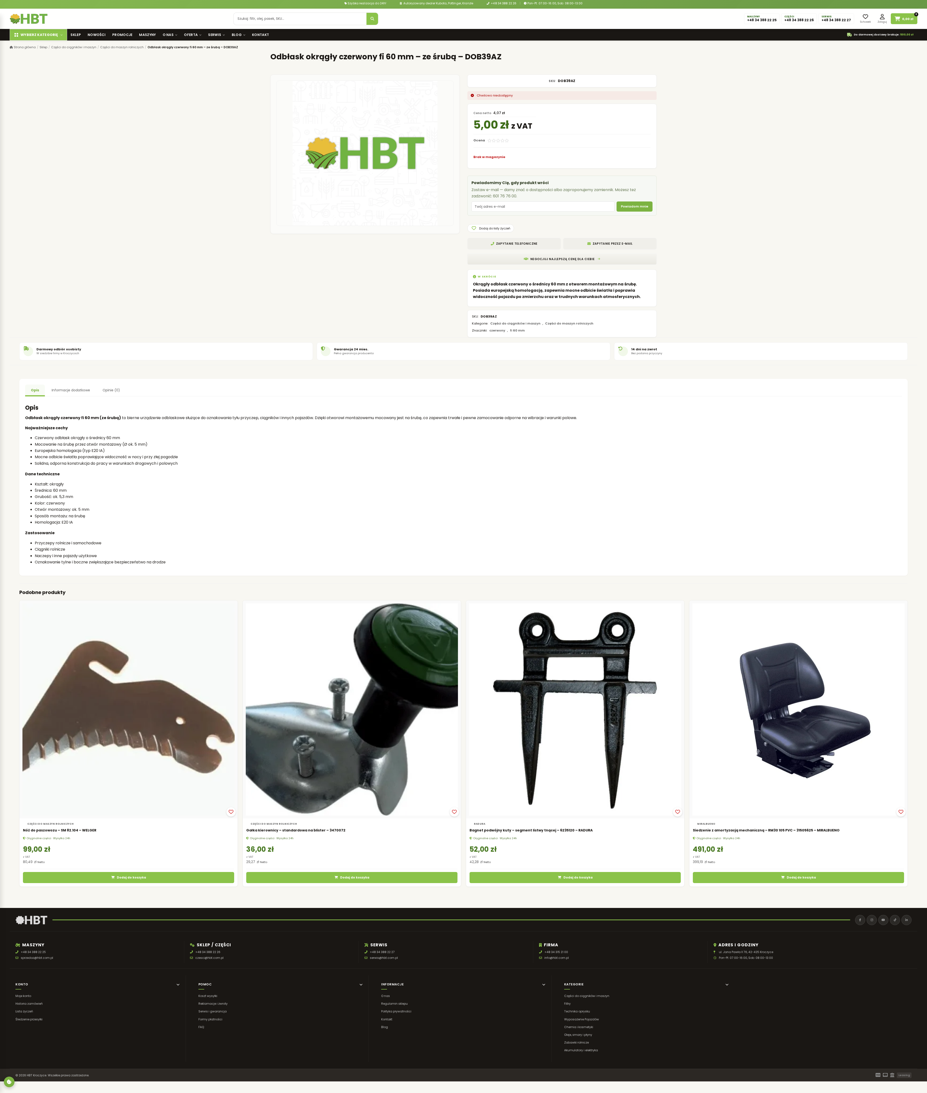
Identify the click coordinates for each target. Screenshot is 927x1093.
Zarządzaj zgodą (9, 1082)
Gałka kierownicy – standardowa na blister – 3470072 (295, 830)
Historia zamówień (29, 1004)
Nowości (96, 34)
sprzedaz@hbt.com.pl (37, 958)
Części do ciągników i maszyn (73, 47)
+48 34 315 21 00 (556, 952)
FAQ (201, 1027)
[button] (490, 228)
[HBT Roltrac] (29, 19)
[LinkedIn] (906, 920)
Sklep (75, 34)
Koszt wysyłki (207, 996)
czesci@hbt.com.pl (209, 958)
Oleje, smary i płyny (578, 1035)
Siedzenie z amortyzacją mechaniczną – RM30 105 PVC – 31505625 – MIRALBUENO (766, 830)
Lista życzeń (24, 1011)
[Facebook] (860, 920)
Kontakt (260, 34)
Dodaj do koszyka (131, 877)
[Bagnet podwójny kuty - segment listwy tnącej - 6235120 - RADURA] (575, 709)
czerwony (497, 330)
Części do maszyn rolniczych (122, 47)
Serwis (214, 34)
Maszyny (147, 34)
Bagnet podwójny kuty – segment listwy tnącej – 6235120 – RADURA (531, 830)
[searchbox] (300, 19)
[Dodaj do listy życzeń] (231, 811)
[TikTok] (895, 920)
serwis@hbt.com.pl (384, 958)
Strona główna (24, 47)
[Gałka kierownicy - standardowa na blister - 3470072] (352, 709)
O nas (168, 34)
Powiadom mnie (634, 206)
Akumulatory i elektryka (581, 1050)
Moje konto (23, 996)
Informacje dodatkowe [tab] (71, 390)
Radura (479, 824)
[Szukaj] (372, 19)
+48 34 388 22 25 (33, 952)
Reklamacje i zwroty (213, 1004)
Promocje (122, 34)
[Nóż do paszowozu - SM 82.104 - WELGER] (129, 709)
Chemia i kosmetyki (578, 1027)
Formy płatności (210, 1019)
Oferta (191, 34)
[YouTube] (883, 920)
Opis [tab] (35, 390)
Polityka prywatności (396, 1011)
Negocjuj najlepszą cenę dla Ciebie (562, 259)
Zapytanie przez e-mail (613, 244)
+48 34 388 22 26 (503, 3)
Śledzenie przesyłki (28, 1019)
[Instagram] (872, 920)
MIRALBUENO (706, 824)
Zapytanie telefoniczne (517, 244)
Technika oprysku (577, 1011)
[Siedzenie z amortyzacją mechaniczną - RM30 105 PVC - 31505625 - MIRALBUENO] (798, 709)
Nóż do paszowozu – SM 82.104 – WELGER (59, 830)
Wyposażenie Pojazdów (581, 1019)
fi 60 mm (517, 330)
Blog (237, 34)
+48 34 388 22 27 (382, 952)
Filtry (567, 1004)
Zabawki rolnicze (576, 1042)
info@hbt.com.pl (556, 958)
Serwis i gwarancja (212, 1011)
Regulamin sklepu (394, 1004)
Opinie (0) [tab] (111, 390)
